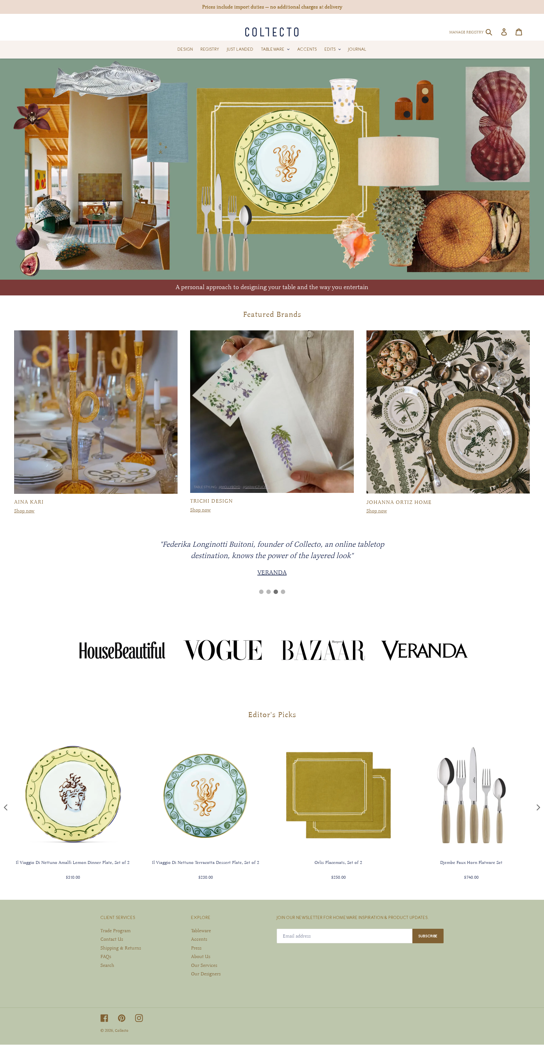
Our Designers (206, 974)
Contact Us (111, 939)
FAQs (105, 956)
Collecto (121, 1030)
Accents (199, 939)
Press (196, 948)
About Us (200, 956)
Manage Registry (466, 32)
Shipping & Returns (120, 948)
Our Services (204, 965)
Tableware (201, 930)
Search (107, 965)
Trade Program (115, 930)
